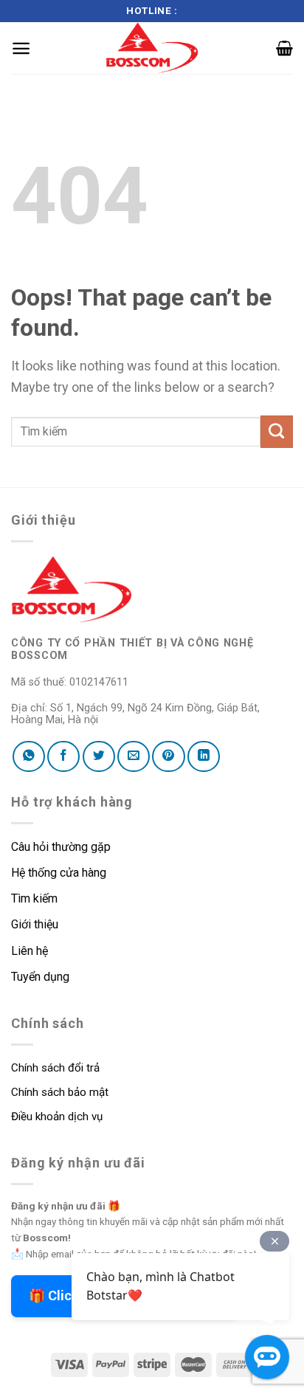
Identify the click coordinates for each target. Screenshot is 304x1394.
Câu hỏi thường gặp (61, 847)
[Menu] (21, 48)
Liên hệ (29, 951)
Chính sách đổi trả (55, 1067)
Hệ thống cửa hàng (58, 873)
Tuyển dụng (40, 977)
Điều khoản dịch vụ (57, 1116)
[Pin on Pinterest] (168, 756)
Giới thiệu (34, 924)
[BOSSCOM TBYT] (152, 48)
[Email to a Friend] (133, 756)
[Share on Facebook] (63, 756)
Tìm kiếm (36, 898)
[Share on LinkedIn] (203, 756)
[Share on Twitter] (99, 756)
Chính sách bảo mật (59, 1092)
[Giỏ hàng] (284, 48)
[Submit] (276, 431)
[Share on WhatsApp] (29, 756)
